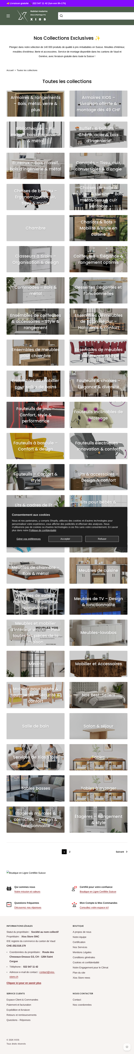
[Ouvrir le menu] (8, 16)
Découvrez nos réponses (27, 907)
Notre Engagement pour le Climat (90, 967)
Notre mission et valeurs (27, 891)
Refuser (102, 538)
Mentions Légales (82, 952)
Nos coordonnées (82, 1004)
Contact (77, 999)
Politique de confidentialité (42, 530)
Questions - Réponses (19, 1020)
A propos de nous (82, 931)
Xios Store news (81, 977)
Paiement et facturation (19, 1004)
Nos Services (80, 947)
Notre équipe (79, 937)
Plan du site (79, 972)
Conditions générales (84, 957)
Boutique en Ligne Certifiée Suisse (98, 891)
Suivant (120, 851)
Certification (79, 942)
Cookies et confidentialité (86, 962)
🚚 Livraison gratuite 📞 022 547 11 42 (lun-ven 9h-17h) (36, 3)
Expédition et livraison (18, 1009)
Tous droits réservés (16, 1044)
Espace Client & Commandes (22, 999)
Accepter (65, 538)
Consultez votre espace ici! (94, 907)
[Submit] (61, 16)
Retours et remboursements (22, 1014)
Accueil (10, 70)
